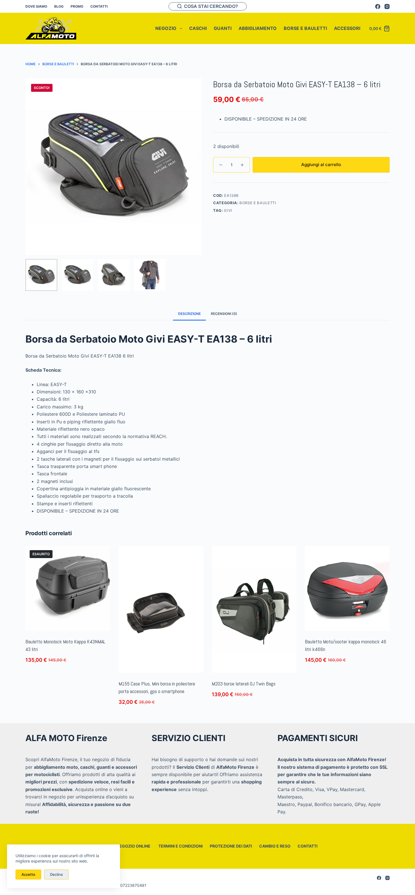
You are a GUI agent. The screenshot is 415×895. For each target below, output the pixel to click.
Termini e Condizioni (180, 846)
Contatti (99, 6)
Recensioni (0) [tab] (224, 314)
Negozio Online (133, 846)
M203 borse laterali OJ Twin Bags (244, 683)
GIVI (228, 210)
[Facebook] (377, 6)
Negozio (165, 28)
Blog (59, 6)
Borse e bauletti (257, 203)
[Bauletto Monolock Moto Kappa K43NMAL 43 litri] (67, 588)
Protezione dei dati (231, 846)
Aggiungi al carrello (321, 164)
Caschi (198, 28)
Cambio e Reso (274, 846)
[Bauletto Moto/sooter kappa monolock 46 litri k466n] (347, 588)
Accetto (28, 874)
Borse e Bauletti (305, 28)
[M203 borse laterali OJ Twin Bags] (254, 609)
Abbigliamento (258, 28)
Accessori (347, 28)
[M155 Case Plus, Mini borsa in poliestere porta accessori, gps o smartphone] (161, 609)
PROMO (77, 6)
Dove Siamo (36, 6)
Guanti (222, 28)
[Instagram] (387, 6)
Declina (56, 874)
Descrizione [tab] (189, 314)
